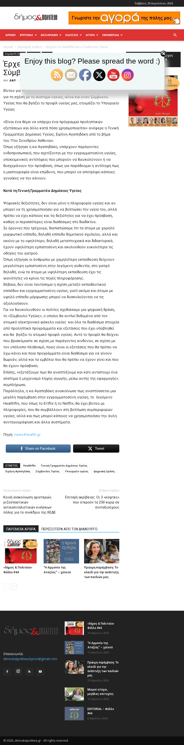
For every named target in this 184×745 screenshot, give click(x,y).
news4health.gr (27, 434)
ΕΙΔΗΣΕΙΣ (71, 35)
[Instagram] (18, 671)
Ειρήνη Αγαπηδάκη (18, 471)
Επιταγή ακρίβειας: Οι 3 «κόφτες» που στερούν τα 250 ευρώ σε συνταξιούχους (92, 502)
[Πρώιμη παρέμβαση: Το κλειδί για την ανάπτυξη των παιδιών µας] (101, 551)
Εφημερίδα (110, 35)
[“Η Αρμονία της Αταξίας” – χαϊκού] (61, 551)
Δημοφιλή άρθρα (29, 47)
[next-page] (14, 587)
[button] (175, 35)
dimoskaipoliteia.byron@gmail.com (30, 658)
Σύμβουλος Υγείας (47, 471)
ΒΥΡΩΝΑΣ (26, 35)
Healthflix (29, 465)
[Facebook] (7, 672)
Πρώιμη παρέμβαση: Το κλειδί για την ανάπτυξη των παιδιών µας (101, 572)
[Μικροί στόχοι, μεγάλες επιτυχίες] (74, 694)
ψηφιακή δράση (104, 471)
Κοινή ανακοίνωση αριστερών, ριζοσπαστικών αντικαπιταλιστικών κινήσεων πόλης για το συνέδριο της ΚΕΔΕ (29, 504)
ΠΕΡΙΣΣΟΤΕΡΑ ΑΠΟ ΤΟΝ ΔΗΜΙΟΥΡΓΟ (69, 529)
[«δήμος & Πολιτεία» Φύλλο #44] (21, 551)
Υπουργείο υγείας (76, 471)
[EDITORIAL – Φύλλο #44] (74, 713)
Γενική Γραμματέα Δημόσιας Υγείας (64, 465)
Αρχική (11, 35)
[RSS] (29, 672)
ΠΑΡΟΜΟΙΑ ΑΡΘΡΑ (21, 529)
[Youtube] (40, 672)
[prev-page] (6, 587)
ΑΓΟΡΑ (90, 35)
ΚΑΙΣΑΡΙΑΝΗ (49, 35)
